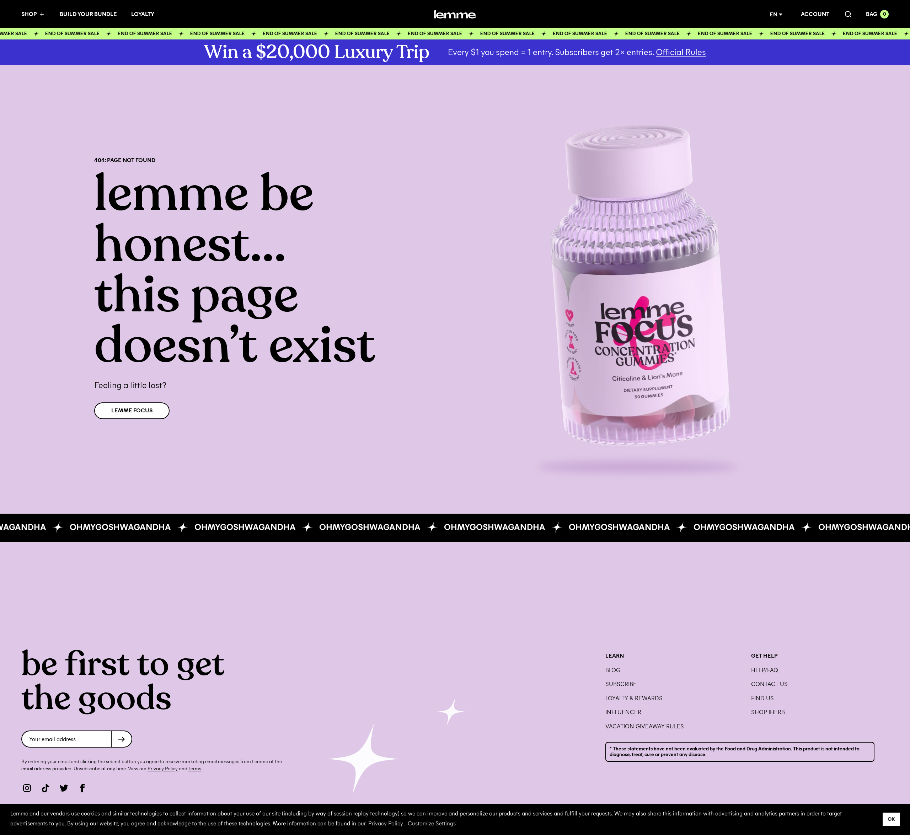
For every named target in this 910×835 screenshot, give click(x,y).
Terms (194, 769)
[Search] (848, 14)
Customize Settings (432, 823)
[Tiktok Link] (45, 788)
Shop (29, 14)
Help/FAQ (764, 670)
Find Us (762, 698)
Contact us (769, 684)
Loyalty (142, 14)
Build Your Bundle (88, 14)
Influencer (623, 712)
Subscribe (621, 684)
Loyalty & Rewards (634, 698)
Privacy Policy (385, 823)
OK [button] (891, 819)
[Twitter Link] (64, 788)
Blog (612, 670)
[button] (778, 14)
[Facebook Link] (82, 788)
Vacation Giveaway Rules (644, 726)
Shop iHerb (768, 712)
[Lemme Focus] (637, 288)
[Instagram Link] (27, 788)
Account (815, 14)
